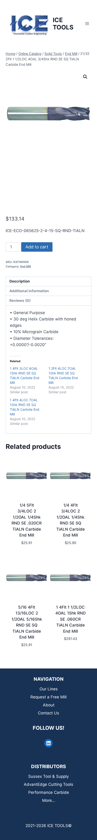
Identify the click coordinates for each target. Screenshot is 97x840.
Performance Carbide (48, 792)
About (48, 705)
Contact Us (48, 713)
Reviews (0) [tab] (20, 300)
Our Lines (49, 689)
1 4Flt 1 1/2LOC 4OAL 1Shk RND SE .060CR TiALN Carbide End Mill (70, 619)
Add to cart (36, 246)
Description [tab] (19, 281)
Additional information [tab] (29, 291)
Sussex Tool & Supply (48, 776)
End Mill (25, 266)
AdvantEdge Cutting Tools (48, 784)
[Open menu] (87, 23)
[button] (85, 77)
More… (48, 800)
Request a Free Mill (48, 697)
